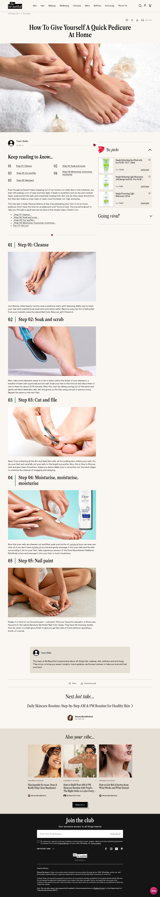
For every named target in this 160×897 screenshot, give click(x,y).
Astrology (109, 5)
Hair (42, 5)
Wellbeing (64, 5)
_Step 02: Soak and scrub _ (26, 217)
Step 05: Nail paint (25, 180)
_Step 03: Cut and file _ (24, 220)
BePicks (97, 5)
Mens (87, 5)
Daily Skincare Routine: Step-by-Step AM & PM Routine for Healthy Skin (78, 706)
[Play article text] (142, 20)
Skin (35, 5)
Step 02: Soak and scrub (73, 166)
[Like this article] (127, 20)
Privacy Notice (96, 843)
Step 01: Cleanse (24, 166)
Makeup (52, 5)
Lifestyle (77, 5)
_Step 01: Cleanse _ (22, 214)
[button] (132, 20)
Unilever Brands (63, 843)
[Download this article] (137, 20)
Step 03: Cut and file (26, 173)
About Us (122, 5)
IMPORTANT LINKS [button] (44, 849)
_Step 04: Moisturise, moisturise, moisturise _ (34, 223)
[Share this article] (70, 683)
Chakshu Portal (98, 888)
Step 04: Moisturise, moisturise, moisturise (77, 173)
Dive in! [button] (79, 804)
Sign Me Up (115, 834)
